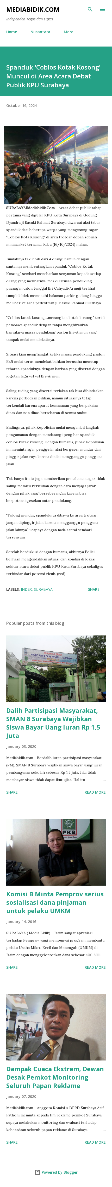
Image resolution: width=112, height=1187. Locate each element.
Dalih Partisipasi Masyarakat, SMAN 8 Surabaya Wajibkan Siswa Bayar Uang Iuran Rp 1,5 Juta (53, 723)
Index (26, 589)
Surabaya (43, 589)
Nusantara (40, 31)
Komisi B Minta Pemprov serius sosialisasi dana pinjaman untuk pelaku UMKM (55, 902)
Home (11, 31)
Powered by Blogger (59, 1172)
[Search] (90, 9)
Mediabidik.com (33, 9)
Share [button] (93, 589)
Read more (95, 792)
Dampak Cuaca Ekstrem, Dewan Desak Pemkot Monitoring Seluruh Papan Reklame (55, 1077)
